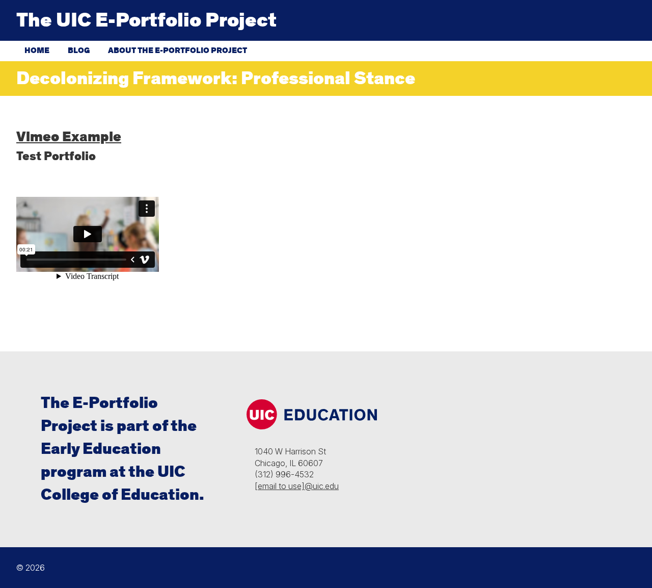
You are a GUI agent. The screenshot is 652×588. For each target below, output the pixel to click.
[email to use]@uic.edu (297, 486)
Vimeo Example (68, 136)
